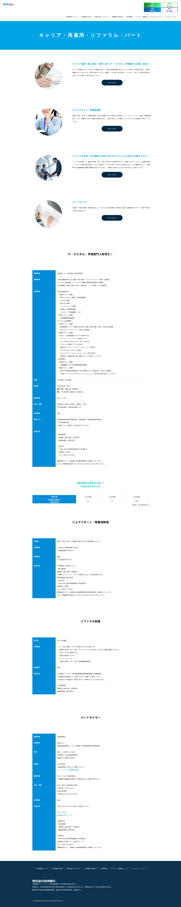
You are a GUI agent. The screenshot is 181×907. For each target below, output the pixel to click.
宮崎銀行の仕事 (86, 17)
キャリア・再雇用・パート (120, 868)
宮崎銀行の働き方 (118, 17)
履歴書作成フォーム (64, 815)
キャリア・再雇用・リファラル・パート (148, 17)
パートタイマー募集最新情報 (68, 770)
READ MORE (112, 82)
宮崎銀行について (72, 17)
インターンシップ (170, 17)
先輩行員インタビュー (101, 17)
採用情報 (130, 17)
